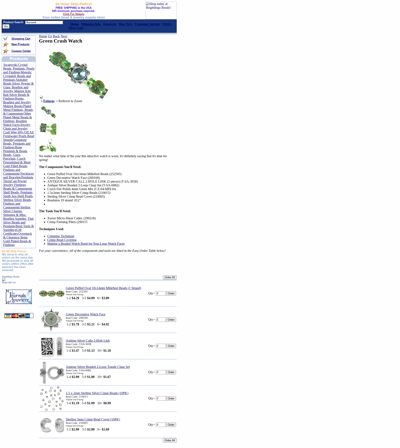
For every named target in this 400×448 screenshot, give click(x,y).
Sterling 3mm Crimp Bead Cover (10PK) (93, 419)
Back (56, 36)
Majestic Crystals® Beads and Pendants (17, 76)
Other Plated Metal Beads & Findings (17, 117)
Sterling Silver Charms (16, 209)
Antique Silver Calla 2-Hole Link (88, 340)
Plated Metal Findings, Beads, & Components (18, 109)
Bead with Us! (9, 282)
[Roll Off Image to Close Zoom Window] (76, 97)
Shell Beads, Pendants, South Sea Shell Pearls (18, 194)
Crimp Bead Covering (61, 240)
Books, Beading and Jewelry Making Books (17, 102)
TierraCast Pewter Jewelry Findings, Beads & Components (17, 184)
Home (43, 36)
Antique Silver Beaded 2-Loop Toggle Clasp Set (98, 367)
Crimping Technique (60, 236)
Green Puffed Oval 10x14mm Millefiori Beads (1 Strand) (103, 288)
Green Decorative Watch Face (85, 314)
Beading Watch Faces (15, 123)
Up (50, 36)
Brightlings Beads (11, 276)
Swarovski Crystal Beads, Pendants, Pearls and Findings (18, 68)
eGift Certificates (12, 231)
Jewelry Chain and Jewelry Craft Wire (16, 128)
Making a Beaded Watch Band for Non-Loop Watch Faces (86, 243)
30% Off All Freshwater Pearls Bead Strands (18, 136)
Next (64, 36)
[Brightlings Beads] (3, 280)
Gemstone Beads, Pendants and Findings (16, 143)
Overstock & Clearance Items (17, 235)
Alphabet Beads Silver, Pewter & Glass (18, 83)
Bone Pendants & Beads (15, 149)
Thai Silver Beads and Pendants (18, 222)
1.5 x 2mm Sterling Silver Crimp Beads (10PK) (97, 393)
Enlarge (49, 101)
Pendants (27, 177)
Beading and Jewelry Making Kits (17, 89)
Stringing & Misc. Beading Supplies (15, 216)
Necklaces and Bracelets (18, 175)
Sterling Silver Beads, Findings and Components (17, 203)
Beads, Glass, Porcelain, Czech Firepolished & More (17, 158)
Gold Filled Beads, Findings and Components (15, 169)
